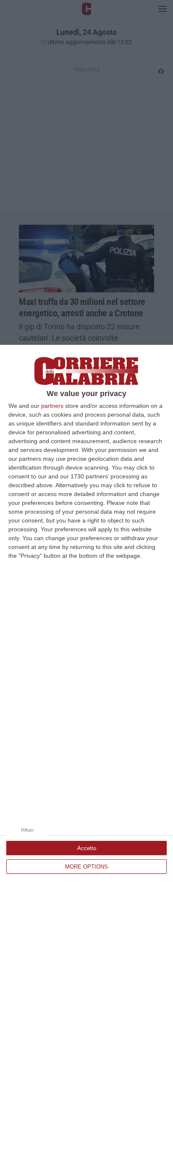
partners (52, 406)
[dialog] (86, 747)
